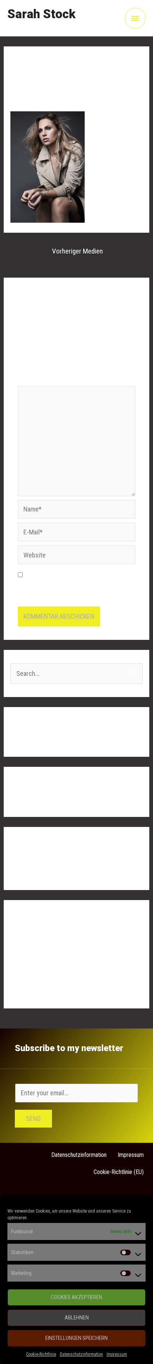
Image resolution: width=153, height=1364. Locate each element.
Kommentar (35, 380)
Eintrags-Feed (29, 958)
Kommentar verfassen (39, 90)
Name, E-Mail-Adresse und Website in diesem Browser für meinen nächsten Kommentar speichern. (73, 587)
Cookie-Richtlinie (41, 1354)
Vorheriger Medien (77, 251)
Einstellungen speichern (76, 1338)
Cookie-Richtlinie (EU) (119, 1171)
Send (33, 1118)
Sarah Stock (41, 14)
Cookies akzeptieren (76, 1297)
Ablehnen (77, 1317)
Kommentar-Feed (33, 973)
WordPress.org (30, 988)
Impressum (117, 1354)
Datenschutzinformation (81, 1354)
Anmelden (23, 943)
